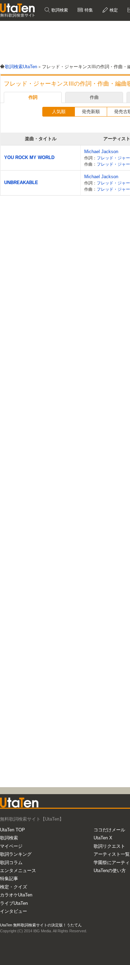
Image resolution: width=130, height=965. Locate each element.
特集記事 (9, 878)
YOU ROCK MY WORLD (29, 157)
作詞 (32, 97)
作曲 (94, 97)
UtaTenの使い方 (110, 870)
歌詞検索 (59, 10)
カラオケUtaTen (16, 894)
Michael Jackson (101, 151)
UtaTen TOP (12, 829)
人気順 (59, 111)
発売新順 (91, 111)
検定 (113, 10)
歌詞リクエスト (109, 846)
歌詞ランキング (16, 854)
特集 (88, 10)
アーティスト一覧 (112, 854)
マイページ (11, 846)
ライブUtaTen (14, 903)
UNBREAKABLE (21, 182)
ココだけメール (109, 829)
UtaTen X (103, 837)
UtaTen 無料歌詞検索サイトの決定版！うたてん (41, 925)
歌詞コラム (11, 862)
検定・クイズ (13, 886)
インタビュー (13, 911)
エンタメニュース (18, 870)
